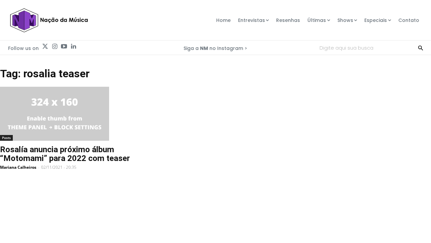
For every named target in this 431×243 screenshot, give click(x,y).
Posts (6, 137)
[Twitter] (45, 47)
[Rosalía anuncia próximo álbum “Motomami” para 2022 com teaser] (75, 114)
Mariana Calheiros (18, 167)
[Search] (420, 47)
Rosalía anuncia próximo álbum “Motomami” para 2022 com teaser (65, 154)
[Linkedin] (73, 47)
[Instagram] (55, 47)
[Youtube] (64, 47)
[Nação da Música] (48, 20)
